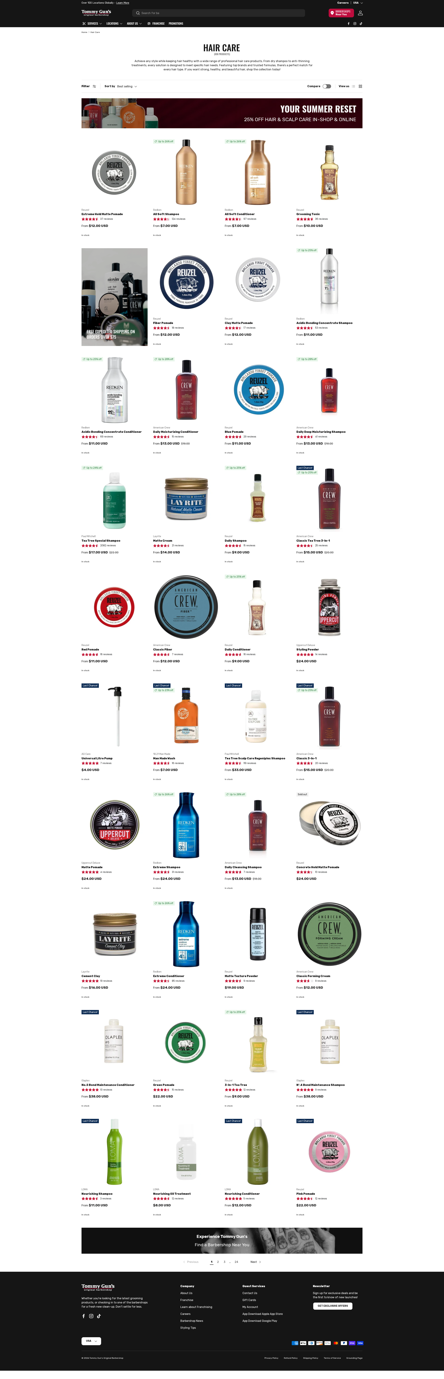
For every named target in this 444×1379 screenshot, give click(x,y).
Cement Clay (91, 976)
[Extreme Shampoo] (186, 825)
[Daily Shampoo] (258, 499)
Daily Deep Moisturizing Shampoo (321, 431)
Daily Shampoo (236, 540)
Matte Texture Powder (241, 976)
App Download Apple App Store (262, 1314)
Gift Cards (249, 1300)
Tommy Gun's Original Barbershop (106, 1358)
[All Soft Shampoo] (186, 172)
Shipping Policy (310, 1358)
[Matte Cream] (186, 499)
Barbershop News (191, 1320)
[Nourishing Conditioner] (258, 1152)
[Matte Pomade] (115, 825)
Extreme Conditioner (168, 976)
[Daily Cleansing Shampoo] (258, 825)
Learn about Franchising (196, 1307)
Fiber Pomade (163, 323)
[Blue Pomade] (258, 390)
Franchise (186, 1300)
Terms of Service (332, 1358)
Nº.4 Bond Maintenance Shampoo (320, 1085)
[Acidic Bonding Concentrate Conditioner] (115, 390)
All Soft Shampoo (166, 214)
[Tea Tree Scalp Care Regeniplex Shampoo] (258, 716)
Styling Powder (307, 649)
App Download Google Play (259, 1320)
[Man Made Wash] (186, 716)
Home (84, 32)
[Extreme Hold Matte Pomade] (115, 172)
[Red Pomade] (115, 608)
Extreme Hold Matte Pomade (102, 214)
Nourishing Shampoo (97, 1193)
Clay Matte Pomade (239, 323)
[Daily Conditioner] (258, 608)
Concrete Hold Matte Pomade (317, 867)
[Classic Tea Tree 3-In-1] (329, 499)
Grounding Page (354, 1358)
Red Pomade (90, 649)
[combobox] (218, 13)
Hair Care (95, 32)
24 (236, 1262)
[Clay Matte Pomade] (258, 281)
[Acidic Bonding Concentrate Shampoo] (329, 281)
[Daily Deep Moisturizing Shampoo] (329, 390)
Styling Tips (188, 1327)
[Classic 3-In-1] (329, 716)
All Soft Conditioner (240, 214)
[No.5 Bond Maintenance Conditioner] (115, 1043)
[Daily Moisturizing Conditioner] (186, 390)
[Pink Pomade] (329, 1152)
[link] (190, 1262)
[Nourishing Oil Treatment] (186, 1152)
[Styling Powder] (329, 608)
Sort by (110, 86)
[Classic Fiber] (186, 608)
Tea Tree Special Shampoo (101, 540)
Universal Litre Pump (97, 758)
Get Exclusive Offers (333, 1305)
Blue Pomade (234, 431)
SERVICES (93, 23)
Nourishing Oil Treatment (172, 1193)
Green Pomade (163, 1085)
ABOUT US (132, 23)
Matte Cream (162, 540)
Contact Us (249, 1293)
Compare (313, 86)
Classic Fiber (162, 649)
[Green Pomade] (186, 1043)
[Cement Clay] (115, 934)
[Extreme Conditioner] (186, 934)
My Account (250, 1307)
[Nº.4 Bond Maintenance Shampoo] (329, 1043)
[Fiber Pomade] (186, 281)
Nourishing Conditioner (242, 1193)
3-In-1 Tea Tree (236, 1085)
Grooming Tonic (308, 214)
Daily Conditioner (238, 649)
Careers (343, 2)
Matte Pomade (92, 867)
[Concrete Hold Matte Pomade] (329, 825)
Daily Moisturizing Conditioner (175, 431)
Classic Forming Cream (313, 976)
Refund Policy (291, 1358)
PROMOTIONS (176, 23)
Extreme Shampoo (166, 867)
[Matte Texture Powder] (258, 934)
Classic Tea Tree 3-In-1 (313, 540)
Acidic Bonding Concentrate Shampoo (324, 323)
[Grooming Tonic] (329, 172)
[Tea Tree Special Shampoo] (115, 499)
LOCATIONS (112, 23)
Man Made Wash (164, 758)
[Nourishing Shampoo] (115, 1152)
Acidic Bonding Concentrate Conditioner (112, 431)
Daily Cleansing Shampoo (243, 867)
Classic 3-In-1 (306, 758)
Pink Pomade (305, 1193)
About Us (186, 1293)
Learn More (121, 2)
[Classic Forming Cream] (329, 934)
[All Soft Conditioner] (258, 172)
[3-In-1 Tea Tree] (258, 1043)
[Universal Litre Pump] (115, 716)
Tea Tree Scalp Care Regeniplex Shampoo (255, 758)
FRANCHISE (158, 23)
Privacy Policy (271, 1358)
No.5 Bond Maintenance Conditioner (108, 1085)
